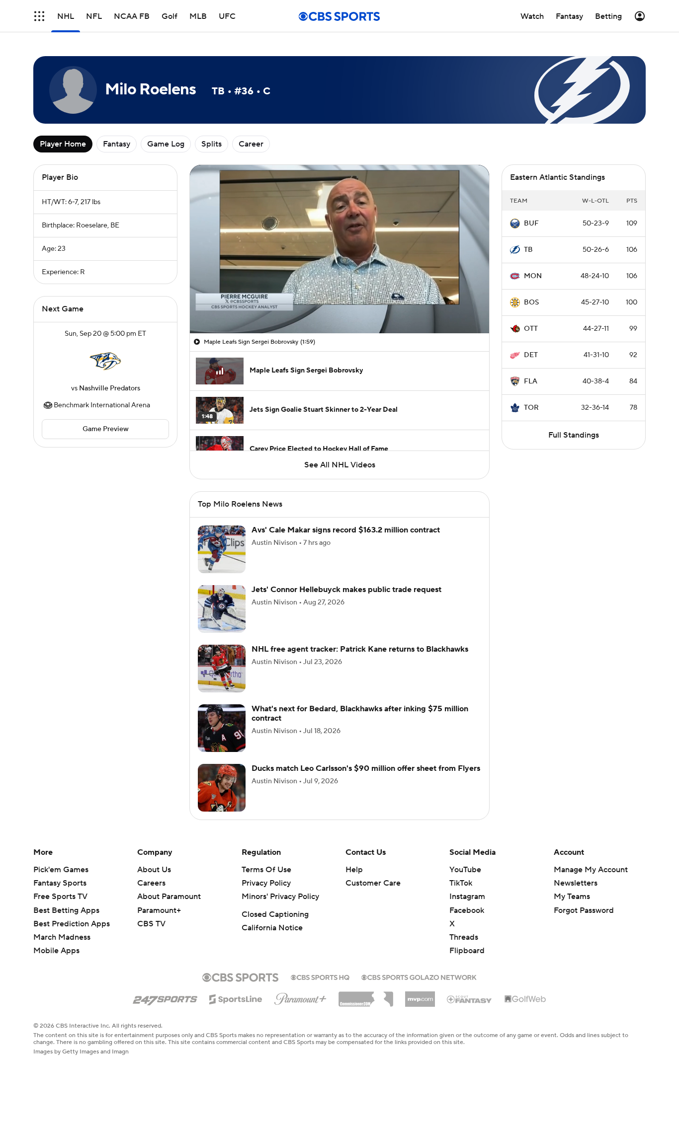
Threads (463, 937)
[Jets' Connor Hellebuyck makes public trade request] (222, 609)
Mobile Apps (56, 951)
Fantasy (116, 144)
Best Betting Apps (66, 910)
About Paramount (169, 896)
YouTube (465, 870)
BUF (531, 223)
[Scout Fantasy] (470, 999)
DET (531, 355)
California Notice (272, 928)
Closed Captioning (275, 914)
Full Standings (573, 435)
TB (528, 249)
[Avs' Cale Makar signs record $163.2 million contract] (222, 549)
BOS (531, 302)
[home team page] (105, 361)
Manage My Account (591, 870)
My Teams (572, 896)
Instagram (467, 896)
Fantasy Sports (59, 883)
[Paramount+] (300, 997)
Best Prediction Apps (71, 924)
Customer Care (373, 883)
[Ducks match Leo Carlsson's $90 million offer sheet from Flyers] (222, 788)
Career (251, 144)
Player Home (63, 144)
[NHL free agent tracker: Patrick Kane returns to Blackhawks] (222, 668)
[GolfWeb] (525, 999)
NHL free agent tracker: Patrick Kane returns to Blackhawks (360, 649)
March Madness (61, 937)
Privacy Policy (266, 883)
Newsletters (575, 883)
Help (354, 870)
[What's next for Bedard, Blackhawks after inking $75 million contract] (222, 728)
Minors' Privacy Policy (280, 896)
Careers (151, 883)
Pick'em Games (60, 870)
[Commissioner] (366, 995)
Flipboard (467, 951)
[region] (339, 249)
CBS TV (151, 924)
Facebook (466, 910)
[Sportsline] (235, 998)
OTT (531, 328)
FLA (530, 381)
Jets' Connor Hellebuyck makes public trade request (346, 590)
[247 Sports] (165, 997)
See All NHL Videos (339, 465)
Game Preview (106, 429)
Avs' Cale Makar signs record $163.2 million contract (346, 530)
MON (533, 276)
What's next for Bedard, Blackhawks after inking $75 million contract (360, 713)
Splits (211, 144)
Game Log (165, 144)
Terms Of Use (266, 870)
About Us (154, 870)
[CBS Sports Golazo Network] (419, 976)
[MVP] (420, 995)
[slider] (339, 304)
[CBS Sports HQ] (320, 976)
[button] (39, 16)
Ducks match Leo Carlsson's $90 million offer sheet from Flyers (366, 768)
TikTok (460, 883)
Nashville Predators (109, 388)
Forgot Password (584, 910)
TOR (531, 407)
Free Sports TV (60, 896)
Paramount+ (159, 910)
